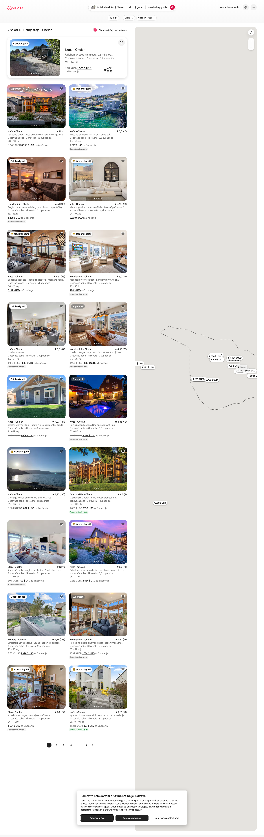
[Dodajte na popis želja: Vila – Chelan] (123, 160)
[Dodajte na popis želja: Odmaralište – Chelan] (123, 451)
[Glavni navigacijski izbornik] (254, 7)
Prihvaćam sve (97, 818)
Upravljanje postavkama (167, 818)
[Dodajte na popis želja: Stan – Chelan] (61, 524)
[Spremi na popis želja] (121, 42)
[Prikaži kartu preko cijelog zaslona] (251, 32)
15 (86, 745)
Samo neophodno (132, 818)
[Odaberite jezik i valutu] (246, 7)
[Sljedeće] (93, 745)
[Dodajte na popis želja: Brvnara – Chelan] (61, 596)
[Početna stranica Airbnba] (15, 7)
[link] (42, 745)
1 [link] (49, 745)
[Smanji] (251, 47)
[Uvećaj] (251, 41)
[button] (84, 68)
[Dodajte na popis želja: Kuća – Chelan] (61, 88)
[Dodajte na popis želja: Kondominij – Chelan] (61, 160)
